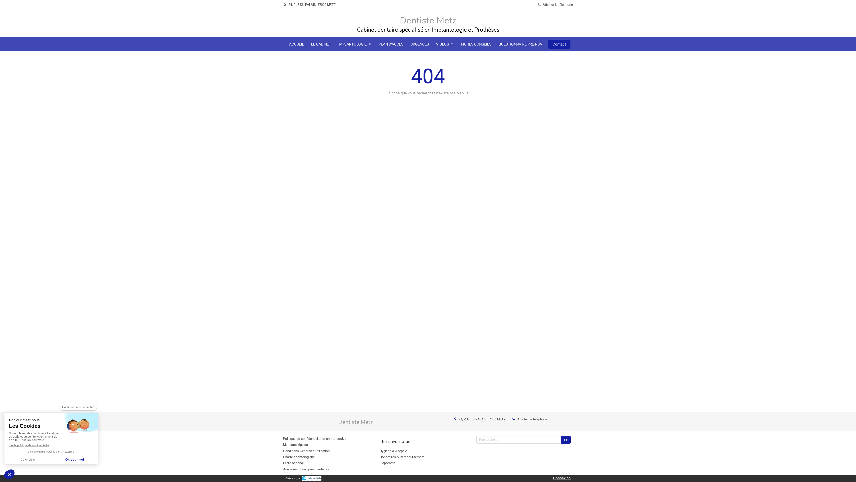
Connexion (562, 478)
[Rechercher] (566, 440)
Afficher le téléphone (558, 5)
